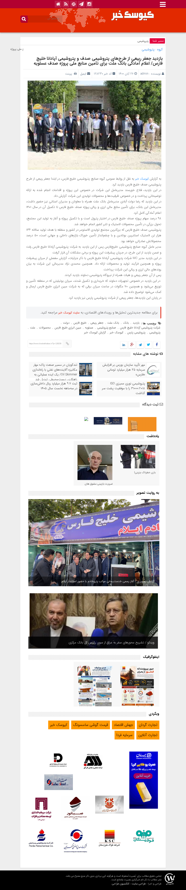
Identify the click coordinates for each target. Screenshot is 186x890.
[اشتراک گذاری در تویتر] (148, 345)
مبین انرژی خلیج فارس (67, 327)
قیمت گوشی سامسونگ (90, 725)
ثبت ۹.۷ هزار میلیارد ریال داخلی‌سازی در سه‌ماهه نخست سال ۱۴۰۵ (54, 386)
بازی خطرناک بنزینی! (144, 473)
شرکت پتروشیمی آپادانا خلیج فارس (140, 327)
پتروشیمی (142, 41)
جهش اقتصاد (123, 725)
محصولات (45, 327)
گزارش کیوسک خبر (95, 332)
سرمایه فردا (124, 735)
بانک (126, 322)
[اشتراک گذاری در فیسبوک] (156, 345)
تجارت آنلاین (147, 735)
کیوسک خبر (142, 178)
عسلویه (89, 327)
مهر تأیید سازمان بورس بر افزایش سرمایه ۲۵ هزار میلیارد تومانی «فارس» (123, 370)
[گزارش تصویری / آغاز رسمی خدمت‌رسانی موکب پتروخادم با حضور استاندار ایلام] (93, 542)
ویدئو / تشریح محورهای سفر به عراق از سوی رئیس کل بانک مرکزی (111, 642)
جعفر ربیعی (96, 322)
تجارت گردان (148, 725)
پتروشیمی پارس (136, 332)
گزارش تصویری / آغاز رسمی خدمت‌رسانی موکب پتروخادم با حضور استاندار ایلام (108, 581)
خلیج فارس (79, 322)
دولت (66, 322)
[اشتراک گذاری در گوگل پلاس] (132, 345)
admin (144, 73)
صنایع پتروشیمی (106, 327)
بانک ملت (113, 322)
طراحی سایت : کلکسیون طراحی (129, 884)
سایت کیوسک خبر (69, 312)
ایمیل (83, 73)
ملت (32, 327)
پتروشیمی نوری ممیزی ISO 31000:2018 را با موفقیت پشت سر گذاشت (123, 388)
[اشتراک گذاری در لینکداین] (124, 345)
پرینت (69, 73)
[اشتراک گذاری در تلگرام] (140, 345)
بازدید (136, 322)
